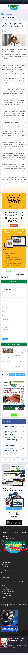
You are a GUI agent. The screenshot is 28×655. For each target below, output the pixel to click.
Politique (11, 638)
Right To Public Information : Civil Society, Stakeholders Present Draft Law (11, 450)
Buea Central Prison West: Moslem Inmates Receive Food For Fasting (11, 433)
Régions (4, 642)
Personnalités (4, 566)
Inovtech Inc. (17, 651)
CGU (17, 645)
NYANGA (3, 597)
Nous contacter (6, 3)
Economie (16, 638)
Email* (4, 311)
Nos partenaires (5, 564)
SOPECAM (4, 587)
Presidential (5, 638)
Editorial (20, 640)
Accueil (3, 17)
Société (22, 638)
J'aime (7, 271)
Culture (4, 640)
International (14, 640)
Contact (24, 645)
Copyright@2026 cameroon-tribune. (8, 645)
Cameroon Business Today (7, 591)
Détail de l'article (11, 17)
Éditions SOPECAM (6, 602)
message (5, 327)
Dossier (3, 573)
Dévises (14, 647)
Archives (3, 585)
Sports (8, 640)
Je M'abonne (14, 225)
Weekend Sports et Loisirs (7, 600)
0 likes (4, 362)
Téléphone (5, 319)
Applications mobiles (6, 562)
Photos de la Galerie (6, 570)
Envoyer (5, 339)
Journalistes (4, 568)
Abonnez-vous (20, 374)
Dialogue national (5, 575)
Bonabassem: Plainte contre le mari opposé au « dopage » (20, 352)
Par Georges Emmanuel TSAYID (9, 29)
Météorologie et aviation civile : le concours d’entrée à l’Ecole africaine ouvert (11, 439)
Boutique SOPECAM (6, 595)
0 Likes (4, 31)
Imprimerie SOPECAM (6, 589)
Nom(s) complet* (7, 304)
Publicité (20, 645)
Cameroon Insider (5, 593)
